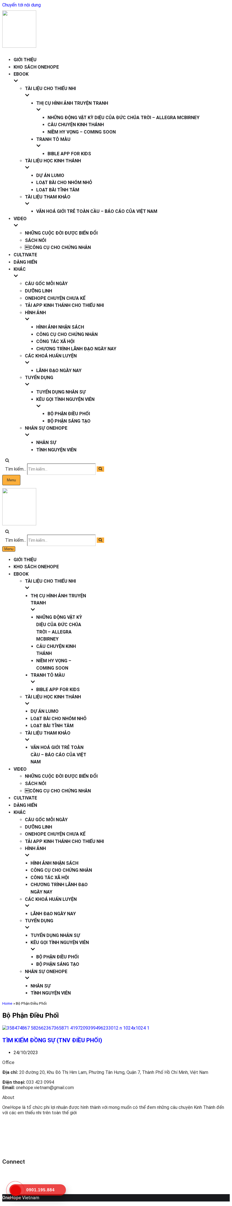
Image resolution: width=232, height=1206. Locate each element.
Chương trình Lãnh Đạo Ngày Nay (76, 348)
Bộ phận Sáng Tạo (69, 421)
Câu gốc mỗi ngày (46, 283)
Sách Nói (35, 240)
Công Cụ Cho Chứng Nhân (58, 247)
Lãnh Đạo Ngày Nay (58, 370)
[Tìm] (7, 461)
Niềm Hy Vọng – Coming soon (82, 132)
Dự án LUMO (50, 175)
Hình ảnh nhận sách (60, 327)
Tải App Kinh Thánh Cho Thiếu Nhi (64, 305)
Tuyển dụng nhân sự (61, 392)
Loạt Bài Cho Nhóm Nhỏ (64, 182)
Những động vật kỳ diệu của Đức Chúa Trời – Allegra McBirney (123, 117)
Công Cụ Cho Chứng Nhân (67, 334)
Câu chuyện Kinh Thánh (76, 124)
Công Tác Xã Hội (55, 341)
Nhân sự (46, 442)
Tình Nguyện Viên (56, 450)
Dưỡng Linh (38, 291)
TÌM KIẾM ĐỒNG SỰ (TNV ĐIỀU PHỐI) (52, 1040)
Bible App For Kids (69, 153)
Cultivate (25, 254)
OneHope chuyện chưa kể (55, 298)
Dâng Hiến (25, 262)
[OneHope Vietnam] (19, 46)
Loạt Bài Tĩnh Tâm (57, 190)
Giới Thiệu (25, 59)
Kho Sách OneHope (36, 67)
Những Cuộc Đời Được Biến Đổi (61, 233)
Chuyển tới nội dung (21, 5)
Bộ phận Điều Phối (69, 413)
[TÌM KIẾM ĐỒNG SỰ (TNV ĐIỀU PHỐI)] (75, 1028)
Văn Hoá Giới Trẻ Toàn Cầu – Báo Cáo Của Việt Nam (96, 211)
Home (7, 1003)
